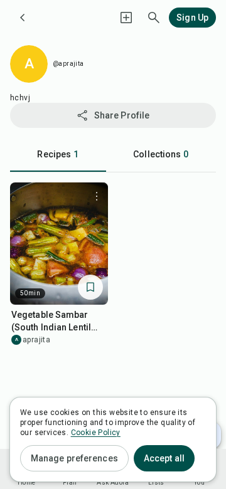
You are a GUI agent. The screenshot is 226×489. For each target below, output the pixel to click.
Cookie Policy (96, 432)
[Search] (153, 17)
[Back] (22, 17)
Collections (160, 154)
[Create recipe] (126, 17)
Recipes (57, 154)
